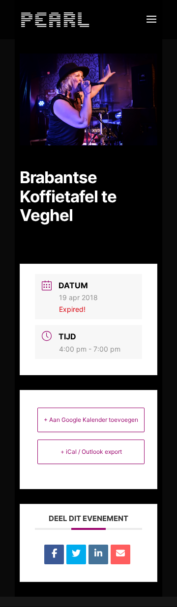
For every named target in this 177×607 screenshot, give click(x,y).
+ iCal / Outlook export (91, 451)
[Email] (120, 554)
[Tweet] (76, 554)
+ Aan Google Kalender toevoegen (91, 419)
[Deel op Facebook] (54, 554)
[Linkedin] (98, 554)
